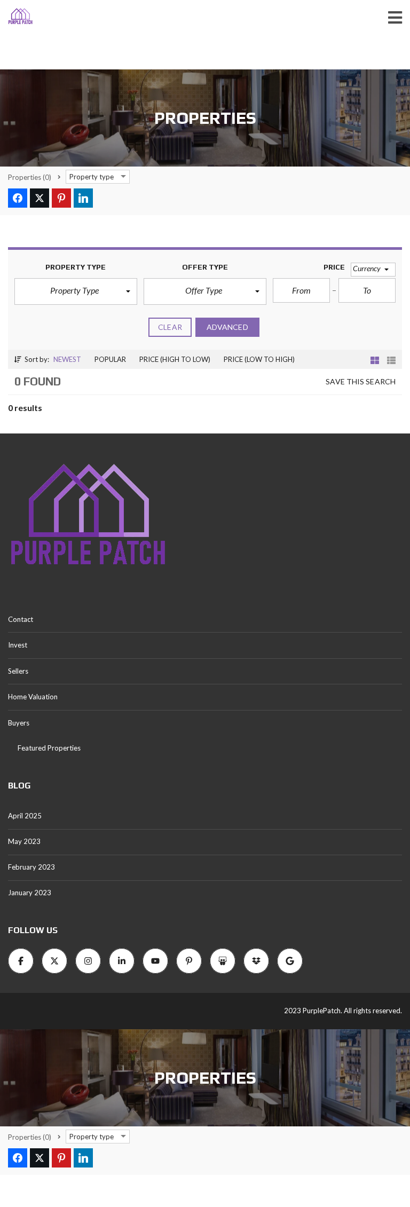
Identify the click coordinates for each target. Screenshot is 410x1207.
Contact (20, 619)
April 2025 (25, 815)
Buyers (18, 723)
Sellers (18, 671)
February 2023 (31, 867)
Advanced (227, 327)
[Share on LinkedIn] (83, 198)
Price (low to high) (259, 359)
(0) (29, 177)
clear (170, 327)
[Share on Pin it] (61, 198)
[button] (75, 291)
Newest (67, 359)
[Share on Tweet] (39, 198)
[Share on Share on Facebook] (17, 198)
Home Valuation (33, 696)
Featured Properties (49, 748)
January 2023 (29, 892)
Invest (17, 645)
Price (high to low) (174, 359)
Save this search (361, 381)
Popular (110, 359)
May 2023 (24, 841)
